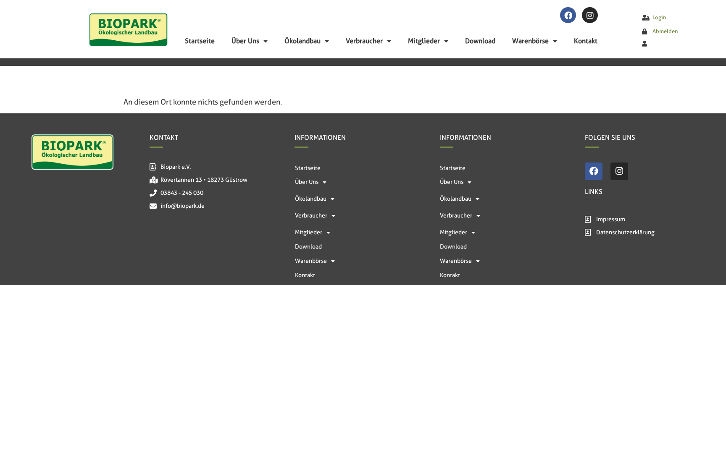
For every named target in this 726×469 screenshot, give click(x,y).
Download (480, 41)
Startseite (200, 41)
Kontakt (585, 41)
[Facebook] (568, 15)
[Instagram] (590, 15)
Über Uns (245, 41)
